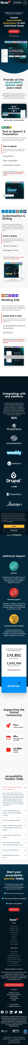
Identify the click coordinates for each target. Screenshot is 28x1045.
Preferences (14, 530)
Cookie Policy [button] (5, 520)
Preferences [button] (10, 521)
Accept (14, 526)
